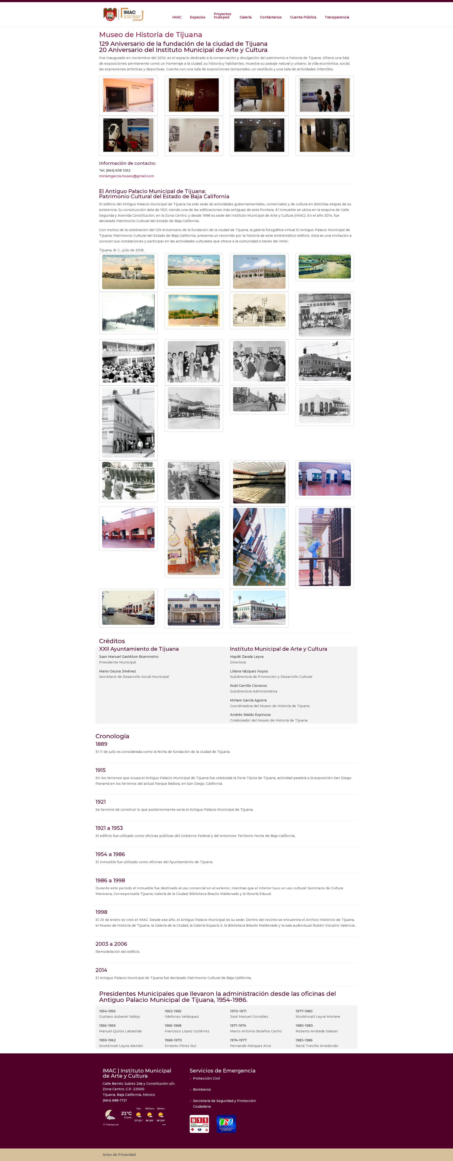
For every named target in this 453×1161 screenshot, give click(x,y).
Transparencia (337, 17)
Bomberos (202, 1089)
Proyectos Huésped (222, 15)
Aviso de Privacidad (119, 1155)
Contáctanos (271, 17)
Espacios (197, 17)
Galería (246, 17)
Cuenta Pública (303, 17)
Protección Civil (206, 1078)
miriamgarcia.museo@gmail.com (126, 176)
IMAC (176, 17)
